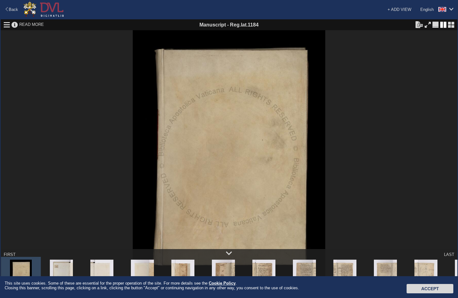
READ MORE (31, 24)
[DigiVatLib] (43, 15)
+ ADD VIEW (399, 9)
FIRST (10, 254)
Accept (430, 288)
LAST (449, 254)
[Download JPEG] (419, 24)
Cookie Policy (222, 283)
